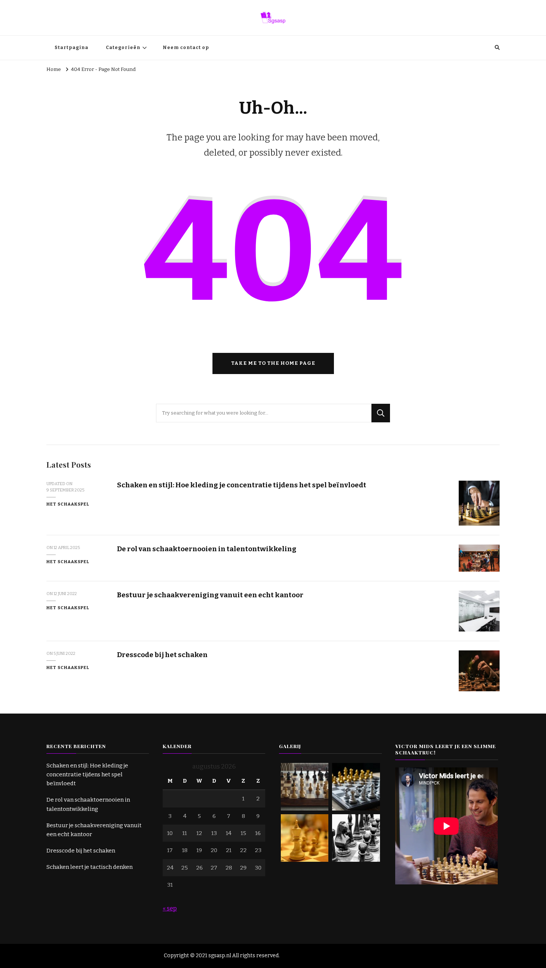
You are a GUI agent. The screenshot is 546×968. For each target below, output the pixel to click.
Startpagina (71, 47)
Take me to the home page (273, 363)
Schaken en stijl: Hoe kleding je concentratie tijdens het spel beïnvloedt (241, 485)
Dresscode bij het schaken (162, 654)
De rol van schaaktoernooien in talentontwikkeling (206, 549)
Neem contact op (186, 47)
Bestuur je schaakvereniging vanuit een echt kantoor (210, 595)
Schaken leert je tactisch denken (89, 867)
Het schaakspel (68, 504)
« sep (170, 908)
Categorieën (123, 47)
